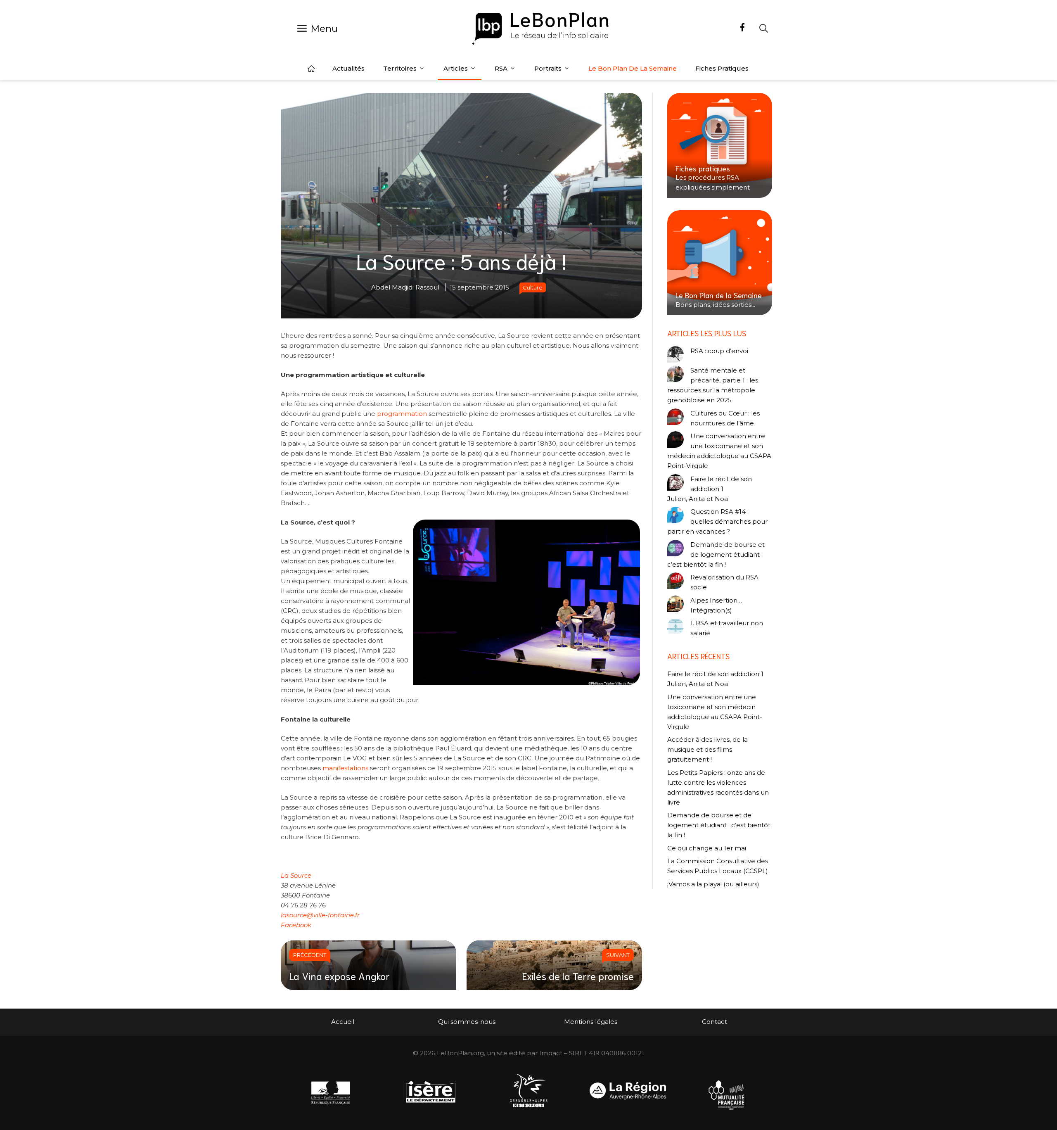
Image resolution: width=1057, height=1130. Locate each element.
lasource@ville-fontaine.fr (320, 915)
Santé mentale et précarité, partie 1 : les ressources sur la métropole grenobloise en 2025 (712, 385)
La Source (296, 875)
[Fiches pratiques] (719, 145)
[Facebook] (742, 28)
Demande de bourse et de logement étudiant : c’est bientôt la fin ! (716, 554)
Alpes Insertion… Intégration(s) (716, 605)
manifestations (345, 768)
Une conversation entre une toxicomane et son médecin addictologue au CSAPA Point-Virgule (719, 451)
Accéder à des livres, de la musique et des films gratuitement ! (707, 749)
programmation (402, 414)
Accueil (311, 68)
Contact (714, 1022)
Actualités (348, 68)
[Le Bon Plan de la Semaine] (719, 262)
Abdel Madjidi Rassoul (405, 287)
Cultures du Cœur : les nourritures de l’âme (725, 418)
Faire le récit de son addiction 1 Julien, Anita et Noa (709, 489)
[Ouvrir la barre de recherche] (763, 28)
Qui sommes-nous (466, 1022)
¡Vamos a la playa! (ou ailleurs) (713, 884)
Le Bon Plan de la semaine (632, 68)
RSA (501, 68)
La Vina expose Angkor (339, 975)
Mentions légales (590, 1022)
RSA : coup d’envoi (719, 351)
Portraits (548, 68)
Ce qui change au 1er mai (706, 848)
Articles (455, 68)
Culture (533, 287)
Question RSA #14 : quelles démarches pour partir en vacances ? (717, 521)
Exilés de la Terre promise (578, 975)
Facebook (296, 925)
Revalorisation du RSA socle (724, 582)
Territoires (400, 68)
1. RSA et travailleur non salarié (726, 628)
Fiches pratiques (722, 68)
